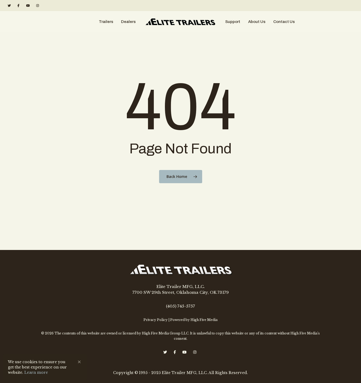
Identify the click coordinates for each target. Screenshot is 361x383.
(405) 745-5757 (180, 306)
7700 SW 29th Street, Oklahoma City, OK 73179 (180, 292)
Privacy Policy (156, 320)
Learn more (36, 372)
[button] (79, 361)
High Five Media (204, 320)
